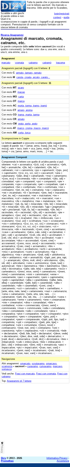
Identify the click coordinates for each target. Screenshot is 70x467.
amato (21, 119)
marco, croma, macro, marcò (33, 128)
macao (21, 92)
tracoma (60, 62)
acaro (21, 87)
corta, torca (24, 132)
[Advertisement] (35, 418)
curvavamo (45, 366)
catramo (33, 62)
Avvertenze (63, 460)
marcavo (57, 366)
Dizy (3, 458)
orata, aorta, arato (27, 123)
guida (66, 17)
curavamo (32, 366)
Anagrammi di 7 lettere (19, 381)
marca (21, 101)
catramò (47, 62)
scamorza (7, 366)
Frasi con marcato (25, 373)
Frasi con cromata (46, 373)
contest (57, 17)
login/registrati (61, 13)
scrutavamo (38, 363)
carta (21, 96)
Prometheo (7, 460)
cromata (19, 62)
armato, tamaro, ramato (28, 72)
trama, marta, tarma (28, 114)
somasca (7, 369)
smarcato (25, 363)
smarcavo (51, 363)
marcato (5, 62)
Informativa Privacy (57, 458)
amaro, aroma (25, 110)
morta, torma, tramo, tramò (32, 105)
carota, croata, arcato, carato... (33, 77)
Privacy (2, 448)
